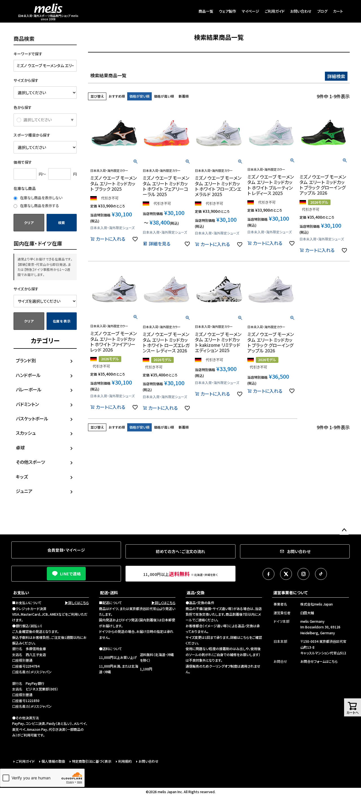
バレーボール (28, 389)
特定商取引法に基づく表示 (91, 761)
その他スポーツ (30, 462)
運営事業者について (290, 592)
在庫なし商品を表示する (39, 205)
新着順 (184, 96)
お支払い (21, 592)
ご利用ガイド (275, 11)
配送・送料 (109, 592)
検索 (61, 222)
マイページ (250, 11)
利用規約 (125, 761)
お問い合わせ (301, 11)
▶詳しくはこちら (77, 602)
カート (338, 11)
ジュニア (24, 491)
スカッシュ (26, 432)
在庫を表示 (62, 321)
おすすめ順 (117, 96)
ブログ (322, 11)
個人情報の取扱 (53, 761)
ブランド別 (26, 360)
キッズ (22, 476)
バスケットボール (32, 418)
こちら (244, 637)
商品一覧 (206, 11)
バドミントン (27, 404)
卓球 (20, 447)
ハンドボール (28, 375)
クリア (29, 222)
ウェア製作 (227, 11)
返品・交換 (195, 592)
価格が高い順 (164, 96)
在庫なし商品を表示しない (40, 197)
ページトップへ (344, 530)
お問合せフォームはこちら (319, 661)
